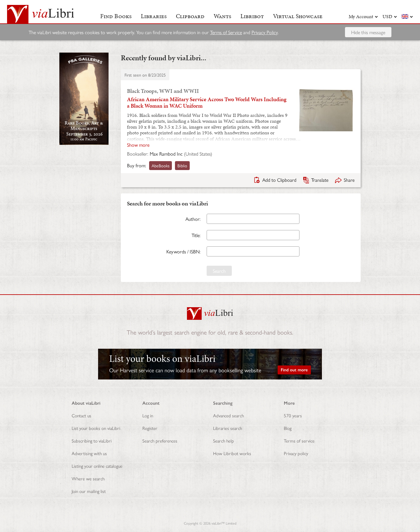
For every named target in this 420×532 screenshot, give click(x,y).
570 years (293, 415)
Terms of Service (226, 32)
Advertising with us (89, 453)
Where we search (88, 478)
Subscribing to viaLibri (92, 440)
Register (149, 428)
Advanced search (228, 415)
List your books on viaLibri (96, 428)
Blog (287, 428)
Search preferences (159, 440)
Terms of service (299, 440)
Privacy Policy (265, 32)
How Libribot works (232, 453)
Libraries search (227, 428)
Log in (147, 415)
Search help (223, 440)
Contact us (81, 415)
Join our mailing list (89, 491)
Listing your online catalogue (97, 466)
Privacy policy (296, 453)
